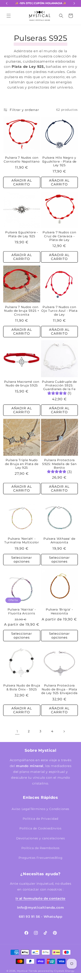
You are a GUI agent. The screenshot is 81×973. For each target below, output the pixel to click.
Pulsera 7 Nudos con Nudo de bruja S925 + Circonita (21, 310)
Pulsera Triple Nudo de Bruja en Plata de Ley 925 (21, 463)
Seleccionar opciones (21, 559)
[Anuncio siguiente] (74, 3)
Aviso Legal (21, 809)
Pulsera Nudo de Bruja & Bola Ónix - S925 (21, 687)
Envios (56, 828)
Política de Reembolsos (40, 848)
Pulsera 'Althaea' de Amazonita (59, 540)
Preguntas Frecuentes (37, 858)
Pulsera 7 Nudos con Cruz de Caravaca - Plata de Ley (59, 236)
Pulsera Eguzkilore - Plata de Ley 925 (21, 234)
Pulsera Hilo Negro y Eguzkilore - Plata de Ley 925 (59, 161)
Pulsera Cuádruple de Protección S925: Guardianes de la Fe (59, 385)
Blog (58, 858)
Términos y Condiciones (49, 809)
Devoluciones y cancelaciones (40, 838)
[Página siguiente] (64, 731)
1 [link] (17, 731)
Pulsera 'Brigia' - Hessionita (59, 611)
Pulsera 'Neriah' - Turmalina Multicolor (21, 540)
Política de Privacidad (40, 819)
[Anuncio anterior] (7, 3)
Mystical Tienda (27, 970)
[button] (8, 16)
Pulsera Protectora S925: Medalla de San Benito (59, 463)
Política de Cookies (35, 828)
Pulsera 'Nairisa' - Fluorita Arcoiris (22, 611)
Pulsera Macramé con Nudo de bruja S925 (21, 383)
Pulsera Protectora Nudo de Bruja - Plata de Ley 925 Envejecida (59, 689)
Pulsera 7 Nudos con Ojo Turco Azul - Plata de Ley (59, 310)
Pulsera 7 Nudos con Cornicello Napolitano (22, 159)
